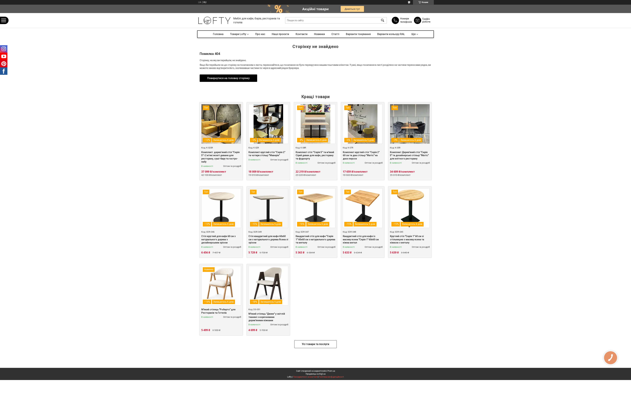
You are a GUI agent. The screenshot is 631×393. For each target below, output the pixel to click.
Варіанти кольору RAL (391, 34)
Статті (335, 34)
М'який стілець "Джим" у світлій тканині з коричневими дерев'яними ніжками (266, 317)
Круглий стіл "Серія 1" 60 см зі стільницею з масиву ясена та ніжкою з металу (407, 239)
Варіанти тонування (358, 34)
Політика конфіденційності (331, 377)
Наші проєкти (280, 34)
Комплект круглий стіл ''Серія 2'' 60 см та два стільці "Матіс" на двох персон (361, 155)
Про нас (260, 34)
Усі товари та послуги (315, 344)
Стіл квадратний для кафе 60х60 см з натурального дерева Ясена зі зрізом (268, 239)
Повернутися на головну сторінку (228, 78)
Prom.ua (331, 371)
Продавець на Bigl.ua (316, 374)
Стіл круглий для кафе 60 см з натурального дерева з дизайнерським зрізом (218, 239)
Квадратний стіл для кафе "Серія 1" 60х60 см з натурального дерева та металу (315, 239)
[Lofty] (214, 20)
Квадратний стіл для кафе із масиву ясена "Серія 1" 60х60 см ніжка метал (361, 239)
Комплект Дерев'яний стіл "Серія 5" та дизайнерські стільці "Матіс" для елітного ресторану (409, 155)
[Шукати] (382, 20)
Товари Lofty (238, 34)
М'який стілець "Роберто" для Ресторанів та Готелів (218, 311)
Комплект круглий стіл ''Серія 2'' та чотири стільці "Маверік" (266, 154)
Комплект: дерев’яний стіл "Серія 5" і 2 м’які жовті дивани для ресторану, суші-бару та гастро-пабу (220, 157)
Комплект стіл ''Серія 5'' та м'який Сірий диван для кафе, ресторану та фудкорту (315, 155)
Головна (218, 34)
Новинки (319, 34)
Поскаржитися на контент (305, 377)
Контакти (301, 34)
